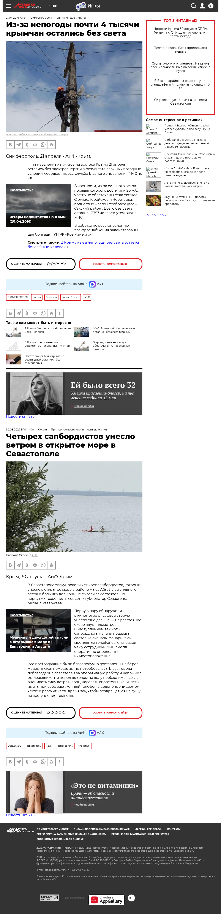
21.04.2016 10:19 (15, 17)
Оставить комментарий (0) (110, 264)
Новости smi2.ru (20, 416)
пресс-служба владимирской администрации (37, 134)
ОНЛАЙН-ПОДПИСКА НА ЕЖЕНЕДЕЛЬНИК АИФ (102, 829)
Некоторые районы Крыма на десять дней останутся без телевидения (44, 359)
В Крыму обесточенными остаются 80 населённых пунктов (47, 344)
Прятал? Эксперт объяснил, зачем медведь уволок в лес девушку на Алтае (187, 129)
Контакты (173, 829)
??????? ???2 (156, 215)
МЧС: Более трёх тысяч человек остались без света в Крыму (114, 330)
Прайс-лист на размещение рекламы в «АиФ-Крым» (71, 834)
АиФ (35, 555)
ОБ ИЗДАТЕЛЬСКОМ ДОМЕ (52, 829)
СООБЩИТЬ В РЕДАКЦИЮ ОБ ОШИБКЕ (60, 839)
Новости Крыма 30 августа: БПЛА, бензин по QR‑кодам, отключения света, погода (180, 32)
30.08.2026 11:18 (16, 429)
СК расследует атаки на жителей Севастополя (180, 101)
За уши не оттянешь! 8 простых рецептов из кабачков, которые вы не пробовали (189, 200)
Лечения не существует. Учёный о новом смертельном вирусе (187, 184)
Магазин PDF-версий (148, 829)
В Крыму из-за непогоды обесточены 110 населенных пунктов (111, 346)
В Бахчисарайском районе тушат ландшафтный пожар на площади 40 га (180, 84)
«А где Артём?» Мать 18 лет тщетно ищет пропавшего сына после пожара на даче (187, 172)
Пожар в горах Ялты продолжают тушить (180, 49)
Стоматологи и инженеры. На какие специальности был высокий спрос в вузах (180, 67)
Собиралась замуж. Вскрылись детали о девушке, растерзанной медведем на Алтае (186, 143)
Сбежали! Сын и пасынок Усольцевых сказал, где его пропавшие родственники (189, 157)
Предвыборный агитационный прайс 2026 (140, 834)
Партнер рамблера (73, 897)
